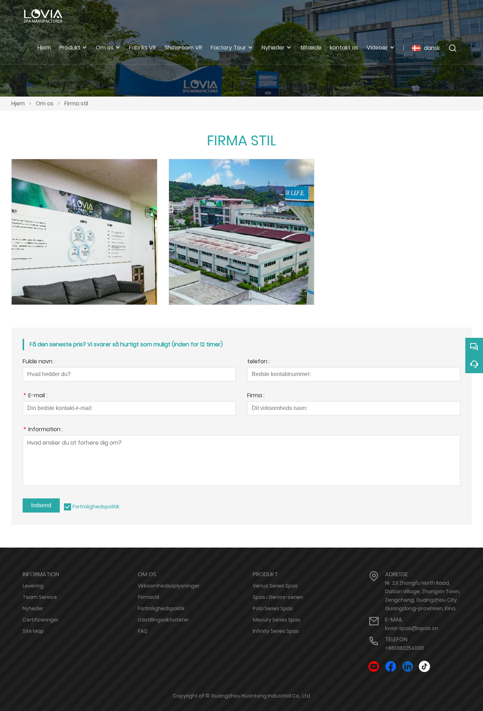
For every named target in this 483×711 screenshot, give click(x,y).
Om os (44, 103)
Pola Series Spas (273, 608)
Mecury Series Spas (277, 619)
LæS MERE (84, 239)
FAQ (142, 631)
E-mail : (35, 396)
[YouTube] (373, 666)
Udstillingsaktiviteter (163, 619)
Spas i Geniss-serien (278, 597)
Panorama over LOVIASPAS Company (241, 222)
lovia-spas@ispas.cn (411, 628)
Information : (43, 430)
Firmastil (148, 597)
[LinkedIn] (407, 666)
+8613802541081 (404, 648)
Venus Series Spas (275, 585)
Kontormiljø (84, 222)
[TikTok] (424, 666)
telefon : (258, 362)
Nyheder (33, 608)
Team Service (40, 597)
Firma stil (76, 103)
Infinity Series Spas (276, 631)
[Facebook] (390, 666)
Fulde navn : (39, 362)
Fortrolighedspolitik (96, 506)
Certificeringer (41, 619)
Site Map (33, 631)
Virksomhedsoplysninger (168, 585)
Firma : (255, 396)
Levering (33, 585)
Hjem (18, 103)
